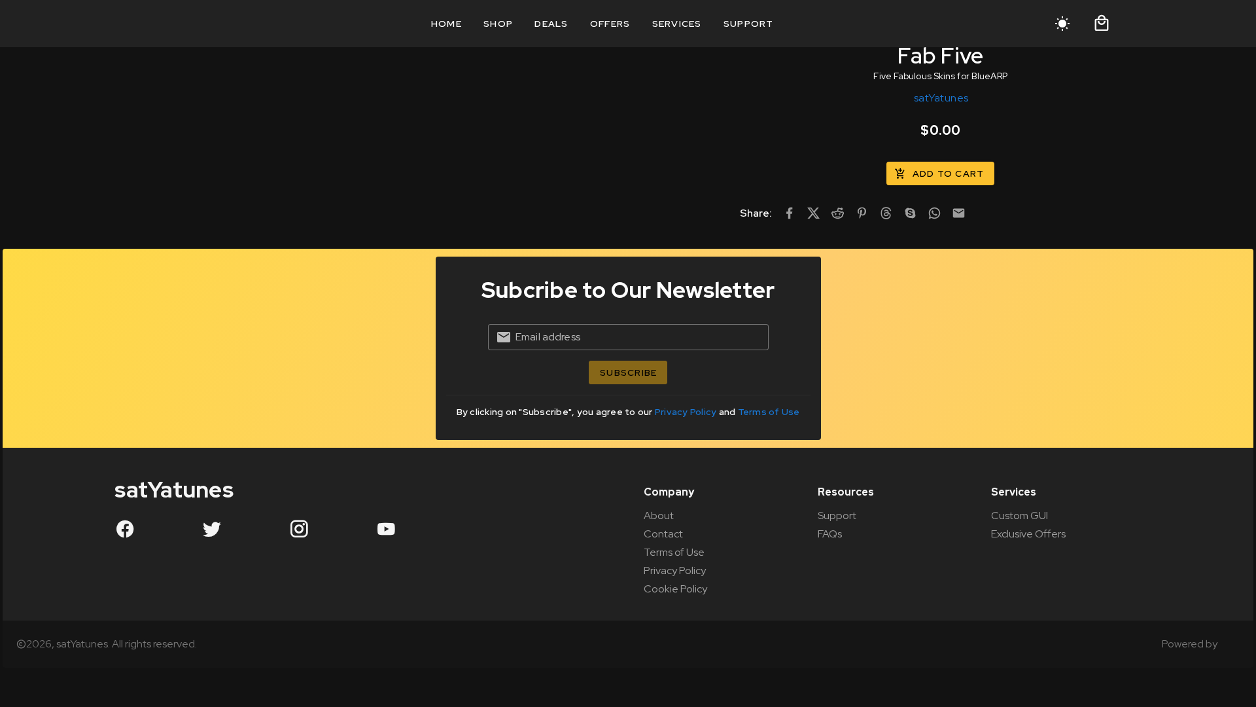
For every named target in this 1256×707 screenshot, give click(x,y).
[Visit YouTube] (385, 528)
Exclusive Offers (1028, 534)
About (659, 515)
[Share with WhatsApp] (934, 213)
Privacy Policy (687, 412)
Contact (663, 534)
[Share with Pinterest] (861, 213)
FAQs (830, 534)
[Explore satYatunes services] (1229, 644)
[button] (1101, 23)
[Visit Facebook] (124, 528)
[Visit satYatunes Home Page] (144, 23)
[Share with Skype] (910, 213)
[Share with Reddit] (837, 213)
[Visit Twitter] (211, 528)
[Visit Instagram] (298, 528)
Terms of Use (769, 412)
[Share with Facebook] (789, 213)
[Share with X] (813, 213)
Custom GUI (1019, 515)
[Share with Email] (958, 213)
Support (837, 515)
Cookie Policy (675, 589)
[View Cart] (1101, 23)
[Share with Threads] (886, 213)
